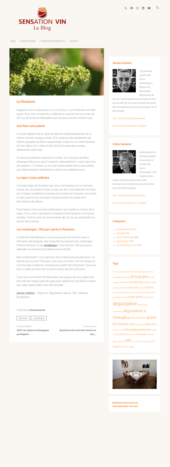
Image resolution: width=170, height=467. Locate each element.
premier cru (123, 334)
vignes (115, 341)
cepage (116, 282)
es (55, 245)
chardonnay (136, 282)
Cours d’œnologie (125, 237)
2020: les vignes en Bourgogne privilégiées (33, 332)
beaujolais (126, 277)
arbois (150, 272)
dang (51, 245)
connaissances (119, 288)
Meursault (139, 324)
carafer (152, 277)
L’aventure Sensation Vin (52, 41)
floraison (23, 318)
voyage (131, 347)
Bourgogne (139, 277)
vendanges (38, 318)
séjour (132, 334)
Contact (74, 41)
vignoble (121, 341)
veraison (150, 334)
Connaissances (37, 310)
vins (133, 341)
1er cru (115, 272)
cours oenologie (143, 292)
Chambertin (123, 282)
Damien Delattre (26, 293)
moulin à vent (118, 330)
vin (128, 340)
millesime (150, 324)
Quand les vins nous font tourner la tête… (77, 332)
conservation (132, 287)
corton (142, 288)
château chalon (150, 282)
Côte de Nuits (148, 297)
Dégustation (122, 241)
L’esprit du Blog (28, 41)
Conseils (120, 233)
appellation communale (128, 272)
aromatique (117, 277)
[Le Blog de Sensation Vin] (42, 30)
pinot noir (144, 329)
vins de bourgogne (142, 341)
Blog (13, 41)
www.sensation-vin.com (125, 406)
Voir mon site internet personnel (129, 118)
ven (46, 245)
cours (149, 287)
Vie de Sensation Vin (126, 245)
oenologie (130, 329)
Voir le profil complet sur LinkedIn (129, 126)
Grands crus (126, 324)
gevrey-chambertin (137, 317)
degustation (125, 304)
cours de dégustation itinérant (125, 292)
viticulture (124, 347)
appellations (143, 272)
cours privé (134, 297)
